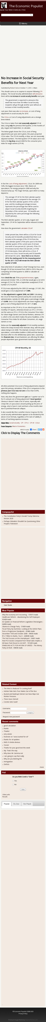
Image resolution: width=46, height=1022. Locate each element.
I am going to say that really (14, 756)
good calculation (10, 726)
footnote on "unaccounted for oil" (16, 737)
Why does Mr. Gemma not (13, 753)
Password (6, 712)
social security (14, 423)
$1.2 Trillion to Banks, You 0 (12, 636)
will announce (37, 94)
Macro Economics (18, 426)
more (42, 767)
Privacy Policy (23, 1014)
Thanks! (6, 731)
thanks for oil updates (12, 739)
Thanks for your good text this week (17, 748)
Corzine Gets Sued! (10, 702)
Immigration (8, 762)
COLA (6, 117)
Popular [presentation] (6, 804)
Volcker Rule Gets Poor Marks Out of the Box (20, 691)
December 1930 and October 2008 (14, 634)
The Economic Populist (26, 6)
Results (4, 797)
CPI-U (26, 423)
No (15, 784)
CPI (41, 91)
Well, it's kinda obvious (12, 742)
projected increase (26, 277)
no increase (24, 111)
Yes (15, 781)
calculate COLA (26, 228)
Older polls (6, 795)
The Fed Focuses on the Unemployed (15, 638)
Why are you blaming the (13, 759)
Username (6, 708)
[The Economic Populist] (4, 7)
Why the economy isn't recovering (14, 615)
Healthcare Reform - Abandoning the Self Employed (21, 617)
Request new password (11, 717)
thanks (6, 728)
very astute (8, 734)
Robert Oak (14, 88)
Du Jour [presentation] (16, 804)
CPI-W (32, 423)
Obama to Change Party (11, 626)
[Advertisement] (23, 49)
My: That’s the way (10, 750)
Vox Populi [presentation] (27, 804)
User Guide (8, 605)
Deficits (6, 764)
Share (34, 429)
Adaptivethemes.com (31, 1020)
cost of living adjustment (18, 184)
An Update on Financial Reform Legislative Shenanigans (22, 622)
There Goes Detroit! (11, 699)
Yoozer (6, 745)
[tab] (6, 804)
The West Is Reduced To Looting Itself (18, 688)
